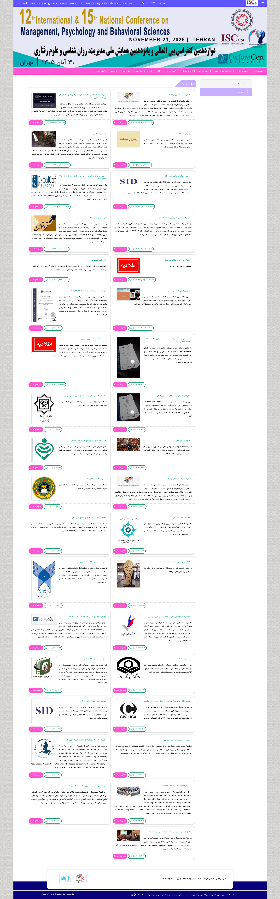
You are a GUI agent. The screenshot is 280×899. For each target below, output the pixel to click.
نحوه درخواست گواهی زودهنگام (177, 478)
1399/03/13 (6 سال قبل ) (53, 729)
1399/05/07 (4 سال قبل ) (53, 605)
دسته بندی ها (243, 83)
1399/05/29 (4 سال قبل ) (53, 328)
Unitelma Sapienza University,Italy (175, 785)
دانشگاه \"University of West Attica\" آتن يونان (86, 740)
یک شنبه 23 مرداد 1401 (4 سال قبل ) (140, 122)
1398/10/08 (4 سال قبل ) (52, 775)
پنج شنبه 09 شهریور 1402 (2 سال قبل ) (57, 165)
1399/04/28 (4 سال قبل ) (53, 648)
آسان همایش (60, 894)
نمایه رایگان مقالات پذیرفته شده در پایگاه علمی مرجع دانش (167, 701)
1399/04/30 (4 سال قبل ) (137, 648)
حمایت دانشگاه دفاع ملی (96, 478)
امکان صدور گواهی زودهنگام (179, 94)
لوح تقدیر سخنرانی (98, 260)
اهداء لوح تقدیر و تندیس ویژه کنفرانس (175, 561)
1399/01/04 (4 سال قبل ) (137, 775)
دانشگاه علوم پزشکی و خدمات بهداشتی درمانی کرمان (85, 395)
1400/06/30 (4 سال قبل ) (137, 467)
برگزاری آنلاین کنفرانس (181, 290)
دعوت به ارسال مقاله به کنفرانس (93, 658)
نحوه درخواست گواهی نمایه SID (177, 176)
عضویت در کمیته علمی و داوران (93, 338)
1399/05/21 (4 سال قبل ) (53, 551)
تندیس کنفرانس (99, 133)
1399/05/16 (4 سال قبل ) (137, 605)
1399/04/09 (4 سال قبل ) (53, 690)
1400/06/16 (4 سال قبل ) (52, 506)
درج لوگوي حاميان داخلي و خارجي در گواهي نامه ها (85, 785)
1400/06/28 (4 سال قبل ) (53, 467)
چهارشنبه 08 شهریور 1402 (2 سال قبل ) (141, 206)
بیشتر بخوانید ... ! (120, 122)
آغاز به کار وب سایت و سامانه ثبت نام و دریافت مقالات (168, 831)
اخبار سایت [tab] (240, 92)
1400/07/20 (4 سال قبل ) (137, 429)
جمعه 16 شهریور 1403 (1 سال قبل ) (140, 165)
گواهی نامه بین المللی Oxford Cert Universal (87, 616)
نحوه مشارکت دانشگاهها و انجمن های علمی (88, 517)
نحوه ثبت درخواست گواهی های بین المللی (173, 395)
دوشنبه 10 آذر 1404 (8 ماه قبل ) (55, 122)
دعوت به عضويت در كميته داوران (177, 740)
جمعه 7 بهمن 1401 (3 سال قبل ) (55, 384)
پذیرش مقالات (184, 658)
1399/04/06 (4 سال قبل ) (137, 729)
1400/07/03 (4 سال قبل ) (53, 429)
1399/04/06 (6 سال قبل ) (137, 506)
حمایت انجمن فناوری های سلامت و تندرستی (88, 440)
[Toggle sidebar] (262, 3)
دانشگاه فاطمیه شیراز (182, 517)
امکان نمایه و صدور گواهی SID (94, 701)
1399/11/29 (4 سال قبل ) (136, 384)
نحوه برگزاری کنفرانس (181, 440)
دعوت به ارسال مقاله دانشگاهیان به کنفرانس (88, 561)
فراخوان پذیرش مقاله (97, 217)
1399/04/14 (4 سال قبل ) (137, 690)
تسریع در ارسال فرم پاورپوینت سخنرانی (174, 217)
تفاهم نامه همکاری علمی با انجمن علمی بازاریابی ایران (169, 616)
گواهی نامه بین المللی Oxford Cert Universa (88, 290)
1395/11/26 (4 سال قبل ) (137, 856)
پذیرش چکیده (184, 133)
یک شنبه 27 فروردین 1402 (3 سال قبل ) (142, 279)
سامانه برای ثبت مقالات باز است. (177, 260)
